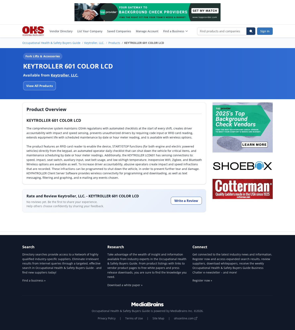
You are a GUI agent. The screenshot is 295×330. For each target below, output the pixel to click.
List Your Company (89, 31)
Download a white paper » (124, 285)
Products (114, 43)
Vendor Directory (61, 31)
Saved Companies (119, 31)
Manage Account (147, 31)
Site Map (158, 318)
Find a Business (173, 31)
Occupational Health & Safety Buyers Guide (51, 43)
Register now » (202, 280)
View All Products (39, 86)
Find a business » (34, 280)
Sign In (265, 31)
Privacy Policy (107, 318)
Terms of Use (134, 318)
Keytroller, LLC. (94, 43)
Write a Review (186, 201)
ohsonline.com (184, 318)
